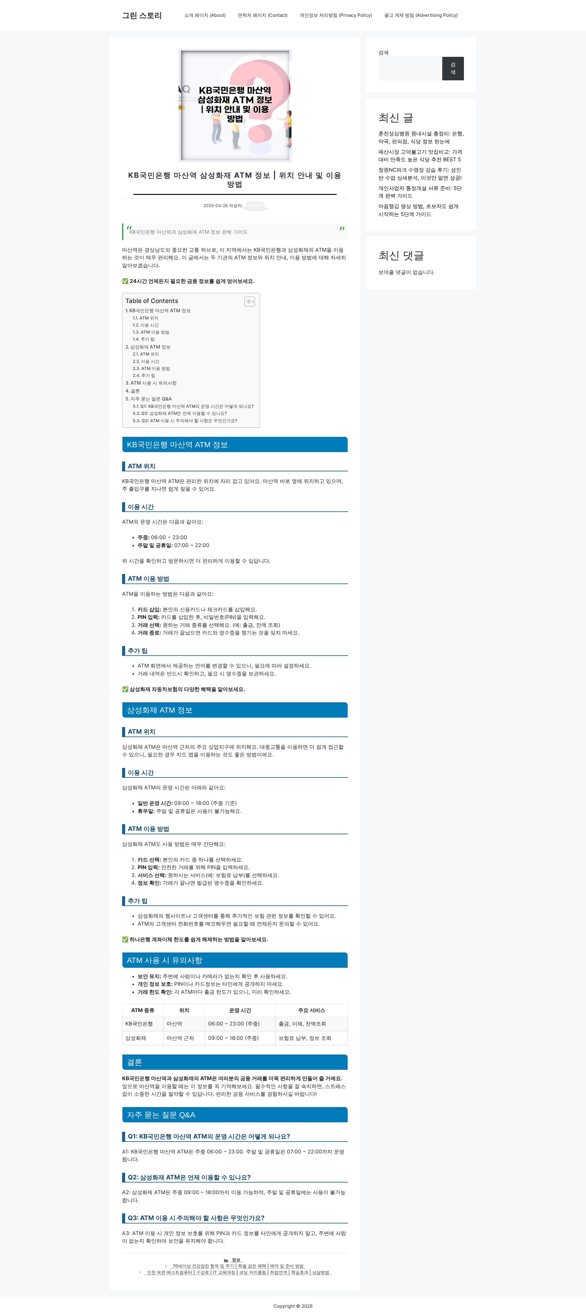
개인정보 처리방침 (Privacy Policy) (336, 15)
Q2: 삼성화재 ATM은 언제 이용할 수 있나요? (184, 413)
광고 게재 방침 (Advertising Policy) (421, 15)
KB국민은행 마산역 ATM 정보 (160, 310)
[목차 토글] (247, 301)
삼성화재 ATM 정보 (150, 347)
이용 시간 (149, 325)
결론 (135, 391)
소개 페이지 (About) (205, 15)
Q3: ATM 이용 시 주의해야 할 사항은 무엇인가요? (189, 420)
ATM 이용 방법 (155, 332)
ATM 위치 (148, 318)
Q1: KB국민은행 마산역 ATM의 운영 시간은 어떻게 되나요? (197, 406)
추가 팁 (148, 339)
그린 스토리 (142, 15)
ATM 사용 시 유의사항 (154, 383)
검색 (383, 52)
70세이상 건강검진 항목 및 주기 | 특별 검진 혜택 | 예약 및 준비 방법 (238, 1265)
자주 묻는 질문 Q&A (151, 399)
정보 (236, 1259)
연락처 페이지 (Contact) (263, 15)
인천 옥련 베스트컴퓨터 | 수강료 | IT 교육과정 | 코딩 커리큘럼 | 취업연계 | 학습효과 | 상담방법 (238, 1272)
